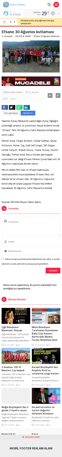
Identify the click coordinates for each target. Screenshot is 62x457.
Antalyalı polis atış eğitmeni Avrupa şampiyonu (37, 21)
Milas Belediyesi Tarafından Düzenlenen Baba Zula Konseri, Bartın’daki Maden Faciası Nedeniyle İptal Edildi (45, 335)
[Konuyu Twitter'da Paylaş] (12, 107)
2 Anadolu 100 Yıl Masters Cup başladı (13, 369)
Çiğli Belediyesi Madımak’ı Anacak (12, 329)
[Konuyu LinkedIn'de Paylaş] (27, 107)
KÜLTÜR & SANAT (23, 36)
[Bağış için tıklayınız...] (31, 84)
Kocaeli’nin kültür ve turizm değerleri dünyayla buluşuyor (43, 410)
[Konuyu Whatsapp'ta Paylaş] (19, 107)
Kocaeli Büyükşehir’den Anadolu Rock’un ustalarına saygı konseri (45, 370)
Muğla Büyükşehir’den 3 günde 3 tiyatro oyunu (15, 409)
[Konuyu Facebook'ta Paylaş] (5, 107)
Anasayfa (8, 36)
